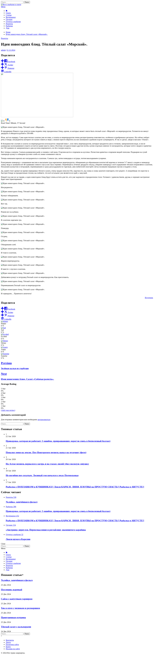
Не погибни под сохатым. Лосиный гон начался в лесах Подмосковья (42, 475)
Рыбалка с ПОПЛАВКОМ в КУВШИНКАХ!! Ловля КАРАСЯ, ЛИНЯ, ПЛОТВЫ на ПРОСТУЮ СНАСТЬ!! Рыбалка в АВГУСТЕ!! (75, 487)
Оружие (9, 19)
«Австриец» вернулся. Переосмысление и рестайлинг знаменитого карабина (46, 530)
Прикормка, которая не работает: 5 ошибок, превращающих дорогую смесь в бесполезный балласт (58, 441)
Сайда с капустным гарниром (16, 599)
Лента (8, 642)
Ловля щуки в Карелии (18, 539)
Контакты (10, 640)
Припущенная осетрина (13, 617)
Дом (7, 28)
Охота (8, 13)
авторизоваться (44, 420)
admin (3, 50)
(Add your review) (8, 410)
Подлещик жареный (11, 589)
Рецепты (9, 24)
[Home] (6, 11)
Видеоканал (11, 17)
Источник (149, 298)
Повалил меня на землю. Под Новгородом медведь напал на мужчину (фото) (46, 452)
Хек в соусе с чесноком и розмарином (20, 608)
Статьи (9, 15)
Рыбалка (9, 26)
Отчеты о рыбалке (13, 22)
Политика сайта (12, 644)
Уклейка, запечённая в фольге (21, 502)
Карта (8, 647)
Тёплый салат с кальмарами (16, 626)
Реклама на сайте (13, 649)
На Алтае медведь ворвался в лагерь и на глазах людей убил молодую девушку (47, 464)
